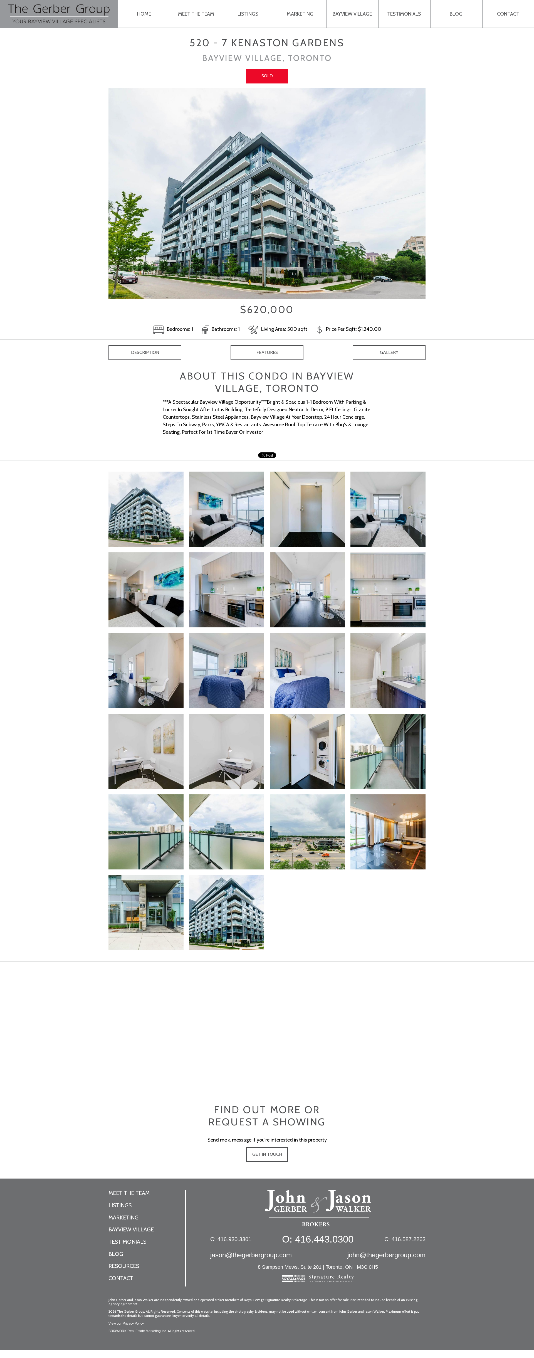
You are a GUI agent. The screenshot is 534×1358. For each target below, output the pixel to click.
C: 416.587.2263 (405, 1239)
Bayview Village (352, 14)
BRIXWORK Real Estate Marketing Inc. (137, 1331)
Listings (248, 14)
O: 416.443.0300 (317, 1239)
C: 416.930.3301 (230, 1239)
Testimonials (404, 14)
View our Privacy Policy (126, 1323)
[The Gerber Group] (318, 1211)
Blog (456, 14)
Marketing (300, 14)
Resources (123, 1266)
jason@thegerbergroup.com (251, 1255)
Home (144, 14)
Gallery (389, 352)
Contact (508, 14)
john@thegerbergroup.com (386, 1255)
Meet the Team (196, 14)
